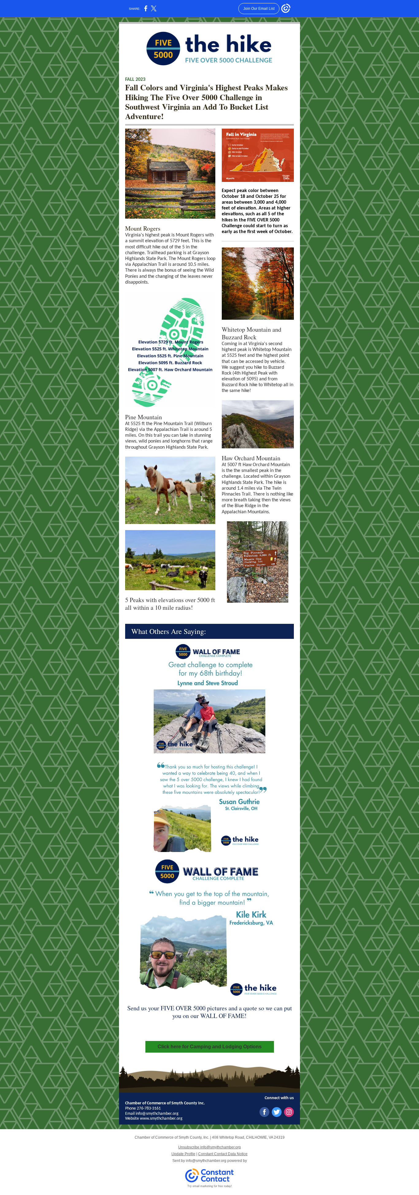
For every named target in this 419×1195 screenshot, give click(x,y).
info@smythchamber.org (206, 1161)
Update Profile (183, 1154)
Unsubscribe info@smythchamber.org (209, 1147)
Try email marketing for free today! (209, 1186)
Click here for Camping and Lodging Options (210, 1046)
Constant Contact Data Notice (223, 1154)
